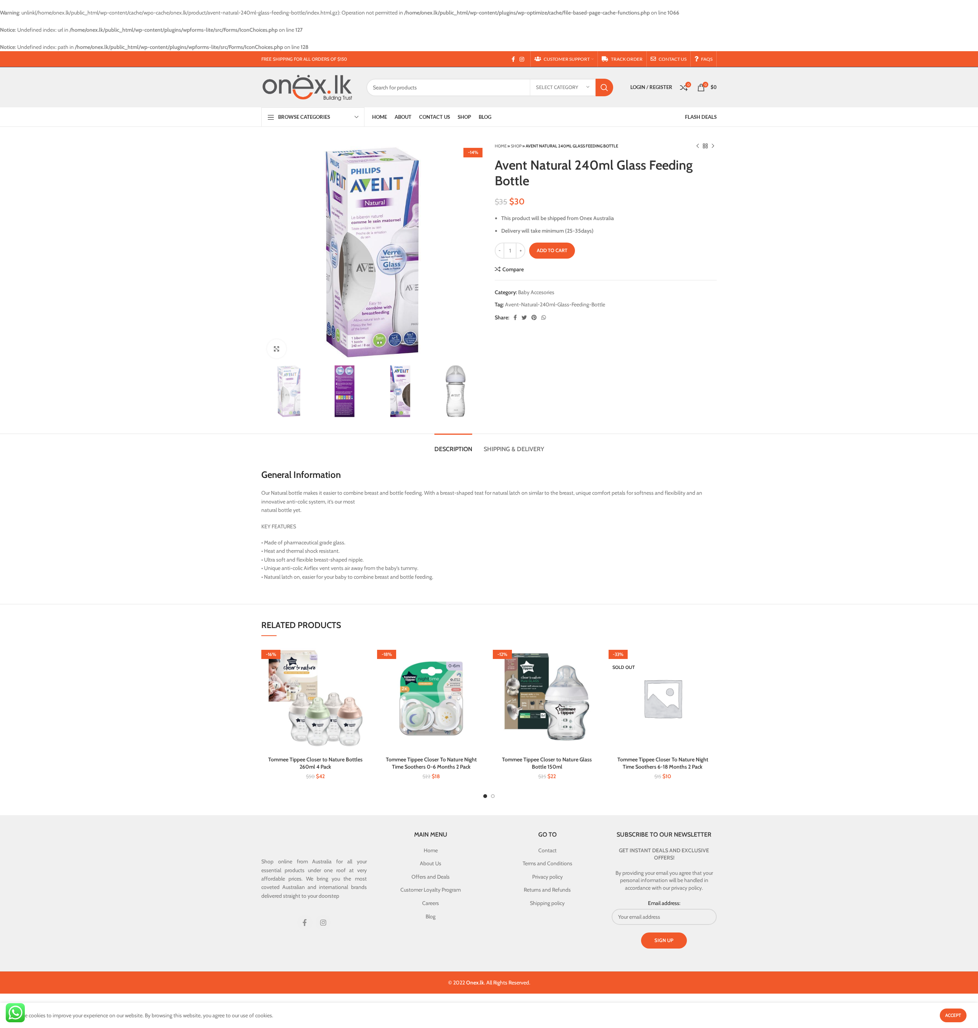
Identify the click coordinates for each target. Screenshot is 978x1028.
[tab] (453, 445)
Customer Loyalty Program (430, 889)
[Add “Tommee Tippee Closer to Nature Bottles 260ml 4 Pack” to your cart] (363, 656)
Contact (547, 850)
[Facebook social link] (513, 59)
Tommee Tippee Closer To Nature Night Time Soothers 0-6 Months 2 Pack (431, 763)
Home (501, 146)
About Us (430, 863)
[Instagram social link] (521, 59)
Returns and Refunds (547, 889)
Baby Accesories (536, 292)
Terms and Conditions (547, 863)
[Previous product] (697, 146)
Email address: (664, 903)
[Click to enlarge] (276, 348)
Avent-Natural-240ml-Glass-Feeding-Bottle (555, 304)
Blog (431, 916)
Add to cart (552, 250)
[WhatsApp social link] (543, 317)
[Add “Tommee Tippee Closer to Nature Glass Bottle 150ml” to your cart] (595, 656)
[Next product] (713, 146)
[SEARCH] (604, 87)
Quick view (363, 673)
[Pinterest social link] (534, 317)
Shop (516, 146)
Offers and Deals (430, 876)
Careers (430, 903)
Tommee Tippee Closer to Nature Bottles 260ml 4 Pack (315, 763)
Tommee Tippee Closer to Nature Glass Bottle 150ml (547, 763)
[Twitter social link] (524, 317)
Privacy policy (547, 876)
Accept (953, 1015)
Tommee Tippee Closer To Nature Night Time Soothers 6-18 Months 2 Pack (662, 763)
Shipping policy (547, 903)
